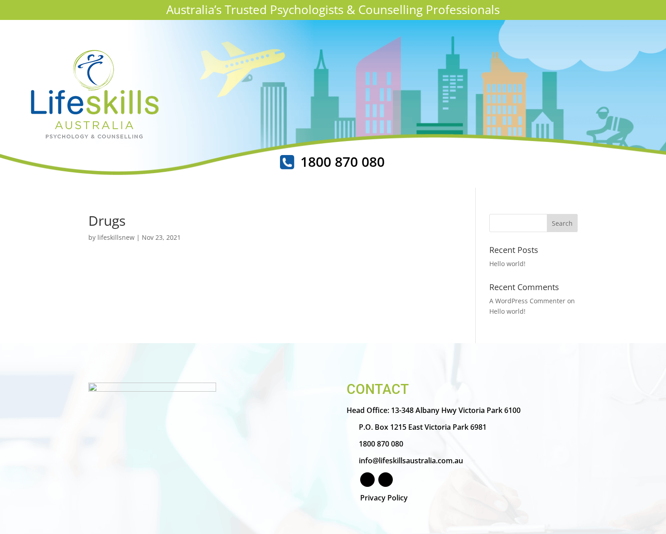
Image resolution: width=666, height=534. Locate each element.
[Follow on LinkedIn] (385, 479)
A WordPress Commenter (527, 300)
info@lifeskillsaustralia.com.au (411, 461)
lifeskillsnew (116, 237)
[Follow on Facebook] (367, 479)
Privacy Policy (384, 498)
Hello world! (507, 263)
